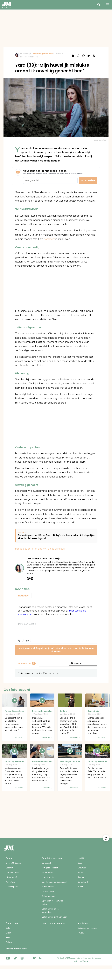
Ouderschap (12, 923)
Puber (80, 886)
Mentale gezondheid (43, 53)
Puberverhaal (48, 886)
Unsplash (103, 140)
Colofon (9, 867)
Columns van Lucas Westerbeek (51, 910)
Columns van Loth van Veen (54, 917)
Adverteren (11, 882)
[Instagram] (28, 578)
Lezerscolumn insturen (53, 923)
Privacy (81, 932)
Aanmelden (88, 180)
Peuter (81, 872)
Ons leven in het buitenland (54, 882)
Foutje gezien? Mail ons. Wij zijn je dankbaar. (40, 548)
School (9, 942)
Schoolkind (83, 882)
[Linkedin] (31, 578)
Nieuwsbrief (11, 877)
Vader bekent (48, 872)
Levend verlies (48, 877)
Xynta (85, 961)
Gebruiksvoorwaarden (88, 928)
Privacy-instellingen (16, 948)
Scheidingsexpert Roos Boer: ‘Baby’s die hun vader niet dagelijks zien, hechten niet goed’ (56, 537)
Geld (8, 928)
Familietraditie (48, 891)
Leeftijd (81, 858)
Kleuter (81, 877)
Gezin (8, 932)
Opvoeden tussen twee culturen (52, 902)
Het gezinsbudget (50, 867)
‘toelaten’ (49, 239)
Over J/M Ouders (13, 863)
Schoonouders (48, 896)
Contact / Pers (12, 872)
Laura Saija (25, 53)
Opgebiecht (47, 863)
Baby (80, 863)
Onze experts (12, 886)
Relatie (9, 937)
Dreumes (82, 867)
